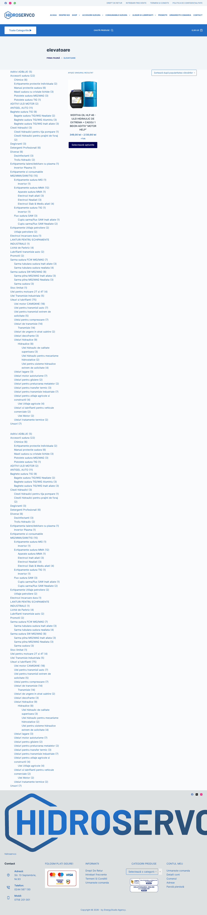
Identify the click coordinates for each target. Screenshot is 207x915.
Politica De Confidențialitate (187, 3)
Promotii (162, 15)
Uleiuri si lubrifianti (142, 15)
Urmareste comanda (180, 15)
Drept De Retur (114, 3)
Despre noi (64, 15)
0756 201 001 (22, 899)
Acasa (53, 15)
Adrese (171, 882)
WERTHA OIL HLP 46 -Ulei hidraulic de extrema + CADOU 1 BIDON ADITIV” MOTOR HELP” (83, 122)
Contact (197, 15)
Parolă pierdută (175, 886)
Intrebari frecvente (136, 3)
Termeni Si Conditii (159, 3)
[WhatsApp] (15, 3)
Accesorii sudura (91, 15)
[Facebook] (6, 3)
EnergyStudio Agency (115, 909)
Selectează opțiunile (83, 144)
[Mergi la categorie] (160, 872)
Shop (74, 15)
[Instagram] (10, 3)
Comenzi (172, 878)
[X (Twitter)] (197, 794)
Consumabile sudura (116, 15)
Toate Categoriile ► (20, 30)
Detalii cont (173, 874)
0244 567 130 (22, 889)
